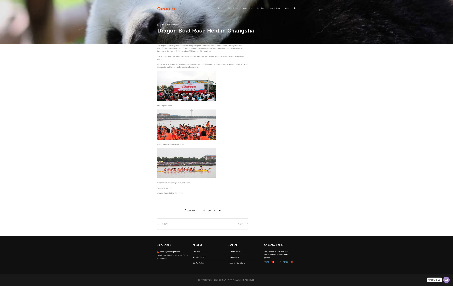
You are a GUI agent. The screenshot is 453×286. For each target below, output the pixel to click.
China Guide (275, 8)
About (287, 8)
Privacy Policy (234, 257)
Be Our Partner (198, 263)
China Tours (233, 8)
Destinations (247, 8)
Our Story (196, 251)
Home (220, 8)
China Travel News (169, 25)
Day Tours (261, 8)
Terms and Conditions (237, 263)
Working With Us (199, 257)
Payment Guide (234, 251)
